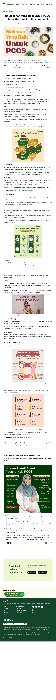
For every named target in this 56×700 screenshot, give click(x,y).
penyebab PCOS (36, 443)
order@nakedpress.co (38, 612)
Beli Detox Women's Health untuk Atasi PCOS (28, 430)
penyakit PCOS (19, 172)
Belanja (26, 4)
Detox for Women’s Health (13, 345)
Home (4, 11)
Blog (38, 4)
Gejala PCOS (7, 78)
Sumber (6, 515)
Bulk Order (5, 612)
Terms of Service (49, 639)
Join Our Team (19, 612)
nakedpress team (35, 23)
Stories (11, 11)
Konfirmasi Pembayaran (21, 610)
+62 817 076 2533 (38, 610)
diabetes (39, 290)
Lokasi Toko (18, 608)
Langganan (32, 4)
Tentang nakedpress (20, 606)
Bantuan (42, 4)
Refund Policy (40, 639)
